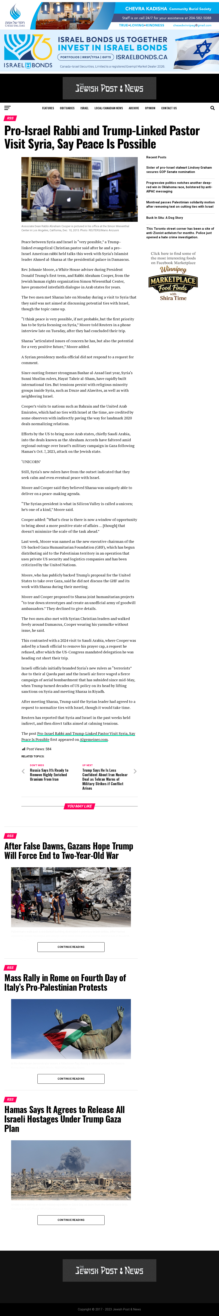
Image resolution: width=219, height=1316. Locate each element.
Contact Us (169, 108)
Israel (84, 108)
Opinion (150, 108)
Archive (134, 108)
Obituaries (67, 108)
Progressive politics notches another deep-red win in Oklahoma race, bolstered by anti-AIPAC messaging (179, 187)
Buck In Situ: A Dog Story (164, 218)
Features (48, 108)
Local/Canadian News (109, 108)
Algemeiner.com (94, 739)
